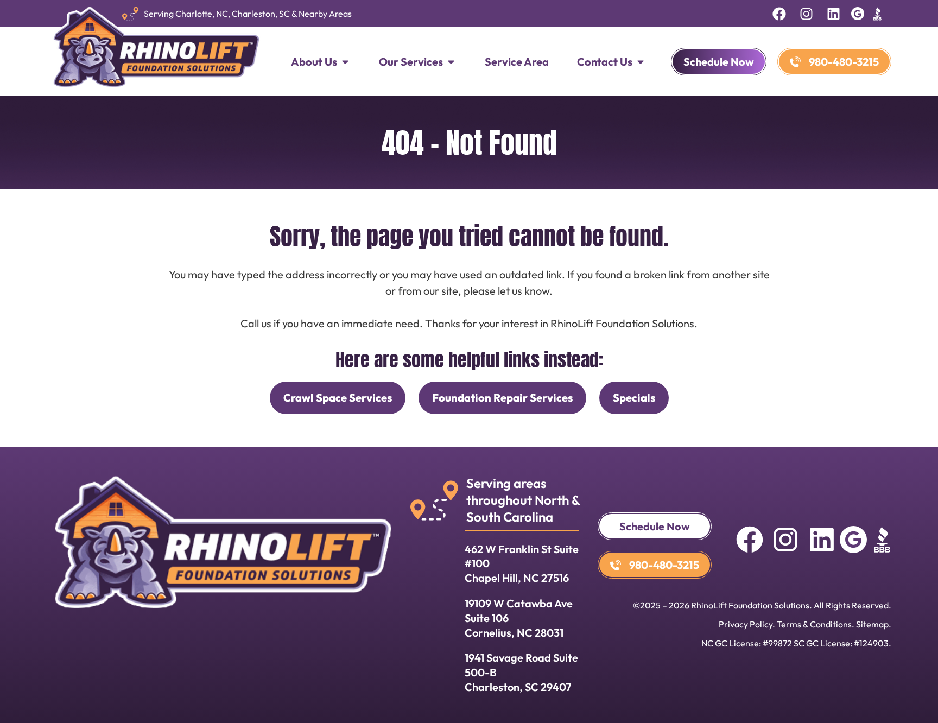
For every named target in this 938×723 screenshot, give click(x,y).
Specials (634, 397)
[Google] (857, 13)
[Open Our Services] (451, 62)
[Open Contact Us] (640, 62)
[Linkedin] (833, 13)
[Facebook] (779, 13)
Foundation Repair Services (502, 397)
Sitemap (872, 624)
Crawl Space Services (337, 397)
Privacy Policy (745, 624)
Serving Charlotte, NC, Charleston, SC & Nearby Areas (248, 13)
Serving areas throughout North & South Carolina (523, 500)
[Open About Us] (345, 62)
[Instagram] (806, 13)
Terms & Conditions (814, 624)
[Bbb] (877, 13)
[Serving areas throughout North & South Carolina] (434, 500)
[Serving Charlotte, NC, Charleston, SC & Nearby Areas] (130, 13)
